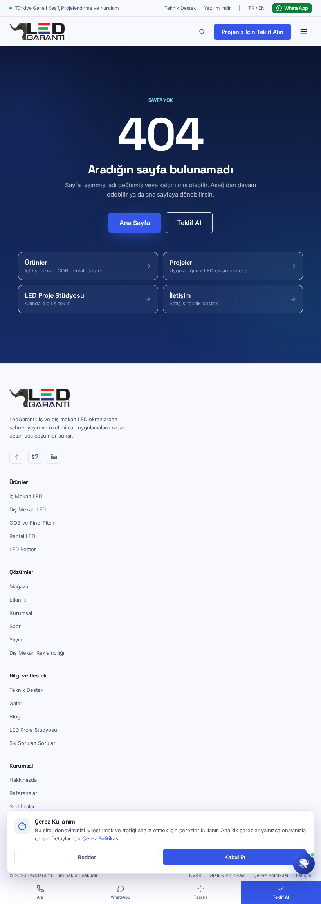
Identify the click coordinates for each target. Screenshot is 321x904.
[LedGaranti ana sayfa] (37, 31)
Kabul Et (234, 857)
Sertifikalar (22, 806)
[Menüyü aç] (304, 31)
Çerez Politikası (270, 875)
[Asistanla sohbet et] (304, 863)
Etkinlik (17, 600)
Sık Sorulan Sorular (32, 743)
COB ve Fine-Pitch (31, 523)
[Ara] (202, 32)
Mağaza (18, 586)
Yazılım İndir (217, 8)
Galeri (16, 703)
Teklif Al (189, 223)
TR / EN (256, 8)
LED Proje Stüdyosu (33, 730)
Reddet (87, 857)
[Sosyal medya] (16, 457)
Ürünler (18, 482)
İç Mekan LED (25, 496)
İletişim (304, 875)
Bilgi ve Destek (28, 675)
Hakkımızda (23, 780)
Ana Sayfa (134, 223)
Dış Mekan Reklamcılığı (36, 653)
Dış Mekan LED (27, 509)
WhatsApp (296, 8)
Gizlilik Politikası (227, 875)
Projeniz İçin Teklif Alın (252, 32)
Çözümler (21, 571)
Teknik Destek (180, 8)
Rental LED (22, 536)
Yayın (15, 639)
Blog (14, 716)
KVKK (195, 875)
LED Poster (22, 549)
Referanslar (23, 793)
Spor (15, 626)
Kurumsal (20, 613)
